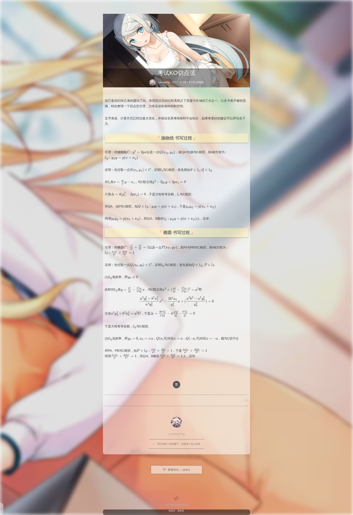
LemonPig (164, 82)
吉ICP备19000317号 (176, 504)
